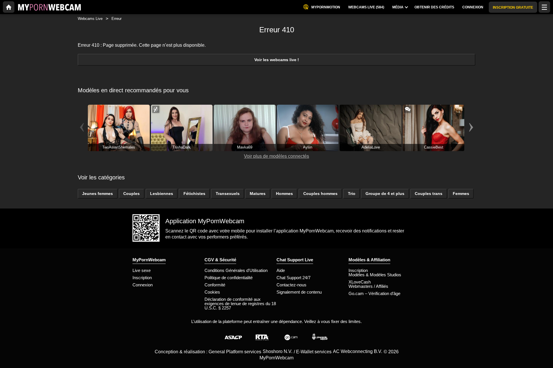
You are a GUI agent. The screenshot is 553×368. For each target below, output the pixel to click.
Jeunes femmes (97, 193)
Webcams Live (90, 18)
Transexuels (228, 193)
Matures (258, 193)
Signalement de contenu (299, 292)
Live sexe (141, 270)
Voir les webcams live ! (276, 59)
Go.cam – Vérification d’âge (374, 293)
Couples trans (428, 193)
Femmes (461, 193)
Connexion (142, 284)
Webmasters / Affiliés (368, 286)
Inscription (142, 277)
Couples (131, 193)
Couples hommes (320, 193)
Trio (351, 193)
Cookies (212, 292)
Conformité (214, 284)
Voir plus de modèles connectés (276, 156)
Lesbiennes (161, 193)
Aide (280, 270)
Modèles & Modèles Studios (375, 274)
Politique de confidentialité (228, 277)
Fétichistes (194, 193)
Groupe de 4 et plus (384, 193)
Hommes (284, 193)
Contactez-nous (291, 284)
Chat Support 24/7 (293, 277)
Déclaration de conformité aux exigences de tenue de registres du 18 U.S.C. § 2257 (240, 303)
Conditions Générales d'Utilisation (236, 270)
